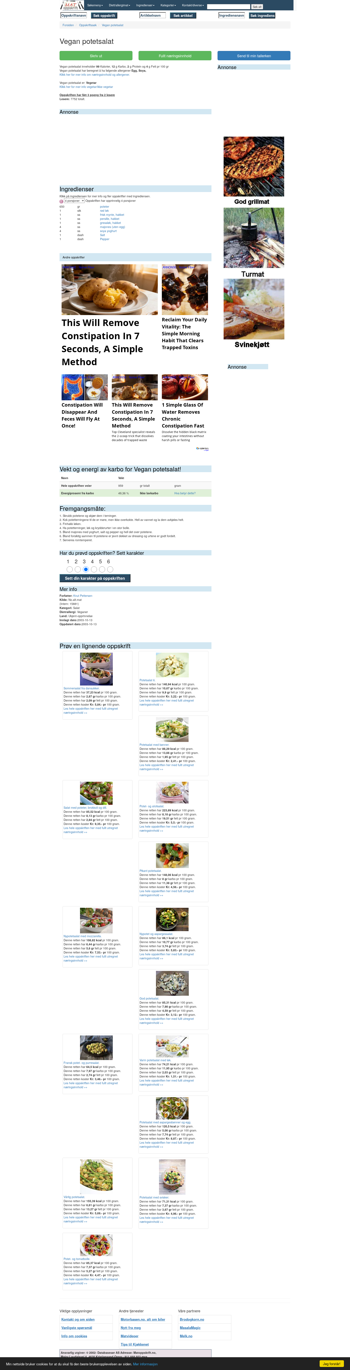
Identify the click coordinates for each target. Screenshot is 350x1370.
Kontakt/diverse (192, 5)
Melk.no (186, 1335)
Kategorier (167, 5)
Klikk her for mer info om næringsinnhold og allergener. (95, 74)
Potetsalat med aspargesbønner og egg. (165, 1122)
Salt (102, 235)
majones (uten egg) (112, 227)
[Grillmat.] (254, 172)
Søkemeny (94, 5)
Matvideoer (130, 1335)
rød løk (104, 210)
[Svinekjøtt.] (254, 314)
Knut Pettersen (82, 596)
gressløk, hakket (110, 223)
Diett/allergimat (118, 5)
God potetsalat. (149, 998)
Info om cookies (74, 1335)
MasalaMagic (190, 1327)
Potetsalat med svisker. (154, 1197)
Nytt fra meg (131, 1327)
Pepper (104, 239)
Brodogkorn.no (192, 1319)
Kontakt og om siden (78, 1319)
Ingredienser (144, 5)
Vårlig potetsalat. (74, 1197)
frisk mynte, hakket (112, 215)
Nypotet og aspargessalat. (156, 934)
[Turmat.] (254, 243)
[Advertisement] (135, 144)
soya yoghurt (108, 231)
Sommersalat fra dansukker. (82, 688)
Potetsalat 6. (148, 680)
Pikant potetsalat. (151, 871)
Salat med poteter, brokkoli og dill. (85, 807)
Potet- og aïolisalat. (152, 806)
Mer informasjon (145, 1363)
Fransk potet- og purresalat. (81, 1063)
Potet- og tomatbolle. (77, 1259)
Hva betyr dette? (185, 493)
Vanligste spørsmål (76, 1327)
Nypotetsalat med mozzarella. (83, 936)
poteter (104, 206)
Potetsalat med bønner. (154, 745)
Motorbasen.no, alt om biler (143, 1319)
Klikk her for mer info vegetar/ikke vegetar (86, 87)
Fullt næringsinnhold (175, 55)
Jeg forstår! (331, 1363)
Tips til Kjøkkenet (135, 1344)
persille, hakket (109, 219)
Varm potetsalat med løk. (155, 1060)
